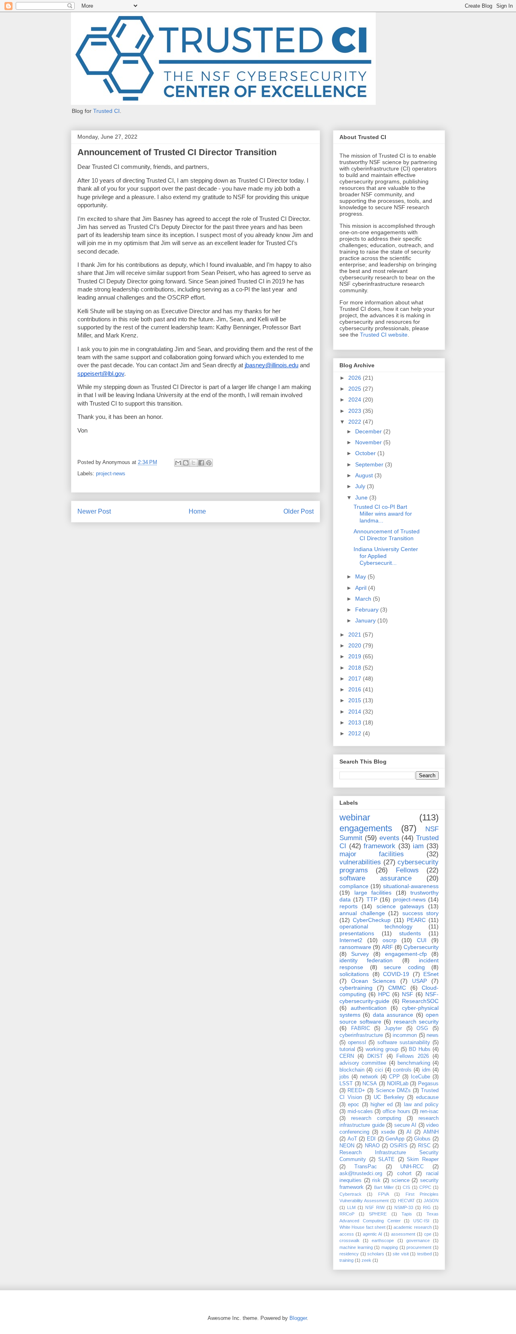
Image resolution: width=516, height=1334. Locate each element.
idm (426, 1070)
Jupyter (393, 1028)
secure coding (404, 967)
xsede (388, 1132)
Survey (360, 954)
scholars (375, 1253)
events (389, 838)
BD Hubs (419, 1049)
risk (376, 1180)
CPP (394, 1077)
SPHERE (378, 1213)
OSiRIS (399, 1146)
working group (382, 1049)
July (361, 486)
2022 (355, 421)
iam (418, 846)
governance (418, 1240)
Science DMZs (393, 1090)
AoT (352, 1139)
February (367, 609)
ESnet (431, 974)
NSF (407, 994)
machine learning (356, 1247)
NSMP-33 (403, 1207)
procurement (418, 1247)
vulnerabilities (360, 862)
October (366, 453)
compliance (353, 886)
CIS (406, 1187)
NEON (346, 1146)
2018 (355, 667)
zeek (366, 1260)
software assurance (375, 878)
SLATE (386, 1159)
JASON (431, 1200)
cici (379, 1070)
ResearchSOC (420, 1001)
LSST (346, 1083)
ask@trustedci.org (360, 1173)
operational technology (375, 926)
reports (348, 906)
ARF (387, 947)
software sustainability (403, 1042)
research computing (376, 1118)
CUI (422, 940)
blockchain (351, 1070)
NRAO (372, 1146)
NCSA (369, 1083)
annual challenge (362, 913)
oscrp (390, 940)
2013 (355, 722)
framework (379, 846)
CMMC (397, 987)
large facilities (373, 892)
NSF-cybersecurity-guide (389, 997)
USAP (419, 981)
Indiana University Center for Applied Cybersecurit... (386, 556)
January (366, 620)
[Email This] (178, 463)
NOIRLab (397, 1083)
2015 (355, 700)
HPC (384, 994)
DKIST (375, 1056)
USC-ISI (421, 1220)
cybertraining (355, 987)
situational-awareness (411, 886)
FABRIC (360, 1028)
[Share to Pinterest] (209, 463)
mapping (389, 1247)
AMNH (431, 1132)
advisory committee (362, 1063)
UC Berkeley (389, 1097)
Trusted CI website (384, 334)
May (361, 576)
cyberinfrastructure (361, 1035)
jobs (344, 1077)
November (369, 442)
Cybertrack (350, 1194)
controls (402, 1070)
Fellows (407, 870)
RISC (424, 1146)
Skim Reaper (423, 1159)
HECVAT (406, 1200)
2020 (355, 645)
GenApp (394, 1139)
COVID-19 (396, 974)
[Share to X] (193, 463)
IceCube (420, 1077)
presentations (356, 933)
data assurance (393, 1014)
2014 (355, 711)
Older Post (298, 511)
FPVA (383, 1194)
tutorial (347, 1049)
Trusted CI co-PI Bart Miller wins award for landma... (383, 514)
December (369, 431)
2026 (355, 378)
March (364, 598)
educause (427, 1097)
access (346, 1234)
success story (420, 913)
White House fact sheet (362, 1227)
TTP (371, 899)
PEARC (416, 920)
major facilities (371, 854)
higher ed (381, 1104)
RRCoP (346, 1213)
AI (409, 1132)
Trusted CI (106, 111)
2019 (355, 656)
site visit (401, 1253)
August (365, 475)
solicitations (354, 974)
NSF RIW (375, 1207)
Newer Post (94, 511)
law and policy (421, 1104)
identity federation (366, 960)
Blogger (298, 1318)
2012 (355, 733)
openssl (357, 1042)
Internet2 (350, 940)
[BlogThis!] (186, 463)
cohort (404, 1173)
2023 (355, 411)
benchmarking (413, 1063)
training (346, 1260)
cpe (427, 1234)
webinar (354, 817)
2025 (355, 388)
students (410, 933)
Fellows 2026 (412, 1056)
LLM (351, 1207)
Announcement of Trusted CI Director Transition (387, 534)
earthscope (383, 1240)
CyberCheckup (372, 920)
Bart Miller (384, 1187)
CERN (346, 1056)
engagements (365, 828)
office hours (396, 1111)
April (361, 588)
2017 (355, 678)
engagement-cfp (406, 954)
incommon (405, 1035)
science (400, 1180)
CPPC (425, 1187)
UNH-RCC (412, 1167)
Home (197, 511)
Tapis (407, 1213)
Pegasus (428, 1083)
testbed (424, 1253)
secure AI (405, 1125)
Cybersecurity (421, 947)
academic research (412, 1227)
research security (416, 1021)
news (433, 1035)
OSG (422, 1028)
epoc (353, 1104)
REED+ (356, 1090)
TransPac (365, 1167)
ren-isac (429, 1111)
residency (349, 1253)
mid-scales (360, 1111)
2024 (355, 399)
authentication (369, 1008)
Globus (422, 1139)
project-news (110, 473)
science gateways (400, 906)
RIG (427, 1207)
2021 (355, 634)
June (362, 497)
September (370, 464)
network (369, 1077)
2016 (355, 689)
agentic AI (372, 1234)
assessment (403, 1234)
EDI (371, 1139)
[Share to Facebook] (201, 463)
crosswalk (349, 1240)
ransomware (355, 947)
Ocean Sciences (373, 981)
